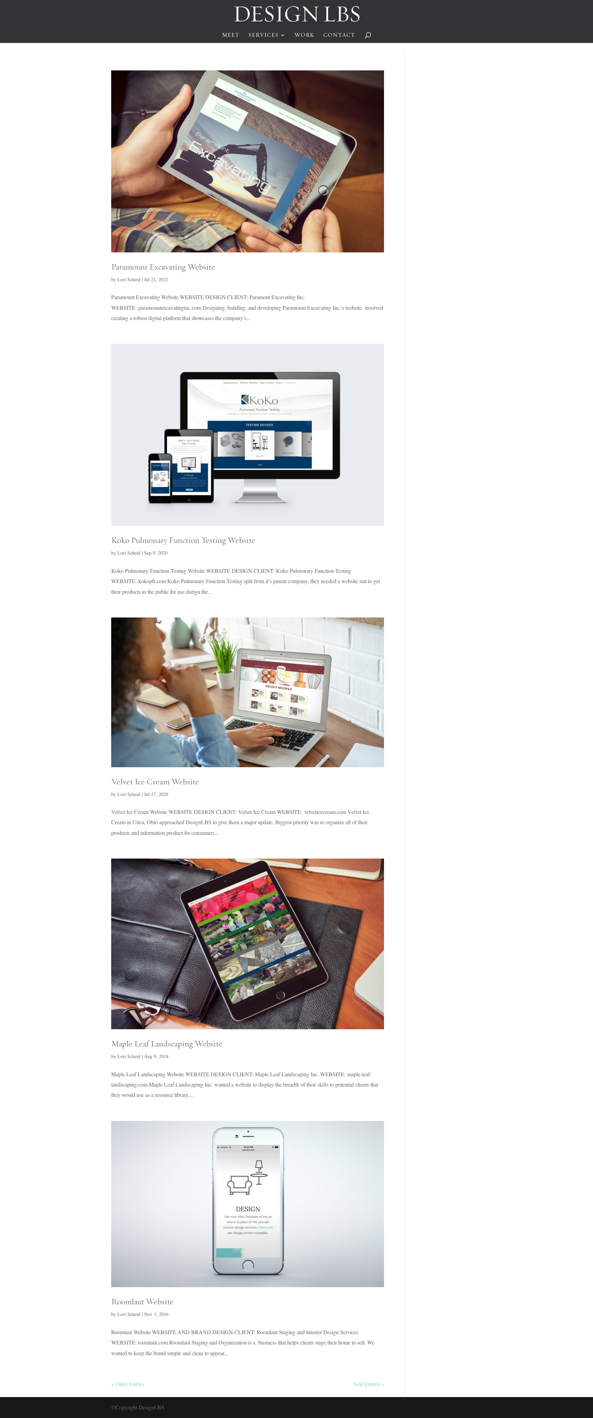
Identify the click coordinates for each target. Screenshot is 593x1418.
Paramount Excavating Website (163, 267)
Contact (339, 35)
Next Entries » (368, 1383)
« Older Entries (127, 1383)
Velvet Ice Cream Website (155, 781)
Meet (231, 35)
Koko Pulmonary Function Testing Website (183, 540)
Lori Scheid (128, 279)
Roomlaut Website (142, 1301)
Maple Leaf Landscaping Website (166, 1043)
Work (304, 35)
